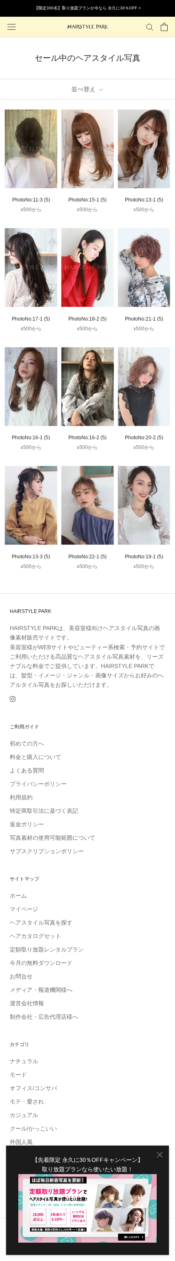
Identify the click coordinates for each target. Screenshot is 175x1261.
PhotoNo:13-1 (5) (144, 200)
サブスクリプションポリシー (47, 851)
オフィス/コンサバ (33, 1088)
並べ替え (84, 89)
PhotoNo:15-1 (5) (87, 200)
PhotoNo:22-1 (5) (87, 557)
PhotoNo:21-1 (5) (144, 319)
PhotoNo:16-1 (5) (31, 437)
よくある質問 (27, 770)
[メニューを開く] (11, 27)
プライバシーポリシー (38, 784)
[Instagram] (12, 699)
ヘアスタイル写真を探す (41, 922)
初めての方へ (27, 743)
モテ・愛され (27, 1101)
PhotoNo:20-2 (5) (144, 437)
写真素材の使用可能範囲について (52, 837)
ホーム (18, 895)
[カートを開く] (164, 27)
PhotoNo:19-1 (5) (144, 557)
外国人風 (21, 1142)
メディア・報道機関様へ (41, 990)
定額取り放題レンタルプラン (47, 949)
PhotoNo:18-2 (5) (87, 319)
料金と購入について (35, 757)
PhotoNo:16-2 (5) (87, 437)
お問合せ (21, 976)
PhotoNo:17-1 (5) (31, 319)
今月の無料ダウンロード (41, 963)
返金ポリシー (27, 824)
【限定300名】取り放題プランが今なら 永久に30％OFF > (87, 8)
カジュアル (24, 1115)
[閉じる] (160, 1155)
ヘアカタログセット (35, 936)
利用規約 (21, 797)
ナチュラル (24, 1061)
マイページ (24, 909)
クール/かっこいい (33, 1128)
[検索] (149, 26)
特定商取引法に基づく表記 (44, 810)
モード (18, 1074)
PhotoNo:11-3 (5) (31, 200)
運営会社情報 (27, 1003)
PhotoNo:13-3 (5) (31, 557)
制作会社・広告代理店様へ (44, 1016)
